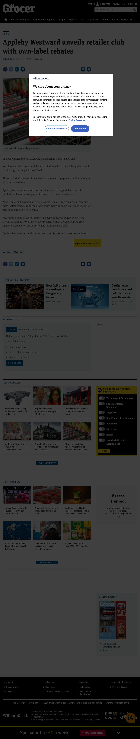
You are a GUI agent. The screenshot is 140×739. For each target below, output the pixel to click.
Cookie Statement (77, 120)
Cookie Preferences (56, 128)
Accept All (80, 128)
